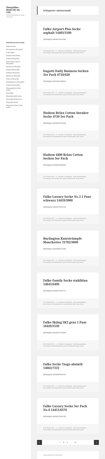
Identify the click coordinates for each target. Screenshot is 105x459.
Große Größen (10, 52)
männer (65, 53)
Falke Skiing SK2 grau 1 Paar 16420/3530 (65, 324)
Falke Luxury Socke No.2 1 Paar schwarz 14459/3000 (67, 198)
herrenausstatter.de (80, 51)
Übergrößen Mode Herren (14, 99)
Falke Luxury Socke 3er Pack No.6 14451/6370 (65, 408)
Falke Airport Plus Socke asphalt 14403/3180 (62, 31)
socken (82, 53)
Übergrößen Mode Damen (14, 96)
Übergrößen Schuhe (12, 102)
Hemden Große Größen (13, 55)
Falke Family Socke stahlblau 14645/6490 (65, 282)
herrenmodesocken (56, 53)
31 (76, 442)
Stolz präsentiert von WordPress (52, 455)
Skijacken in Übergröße (13, 76)
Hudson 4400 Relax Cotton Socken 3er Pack (63, 156)
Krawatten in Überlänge (13, 66)
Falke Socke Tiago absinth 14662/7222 (63, 366)
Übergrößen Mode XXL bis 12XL (13, 10)
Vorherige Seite (39, 442)
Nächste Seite (96, 442)
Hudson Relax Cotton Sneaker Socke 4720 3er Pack (66, 114)
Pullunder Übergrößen (13, 73)
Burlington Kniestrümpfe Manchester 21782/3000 (62, 240)
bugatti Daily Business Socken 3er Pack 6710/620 (66, 73)
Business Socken (11, 46)
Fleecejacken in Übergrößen (14, 49)
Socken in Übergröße (12, 79)
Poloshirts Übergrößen (13, 70)
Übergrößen (10, 93)
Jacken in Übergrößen (12, 58)
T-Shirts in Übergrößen (13, 85)
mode (77, 53)
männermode (71, 53)
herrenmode (46, 53)
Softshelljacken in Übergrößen (15, 82)
